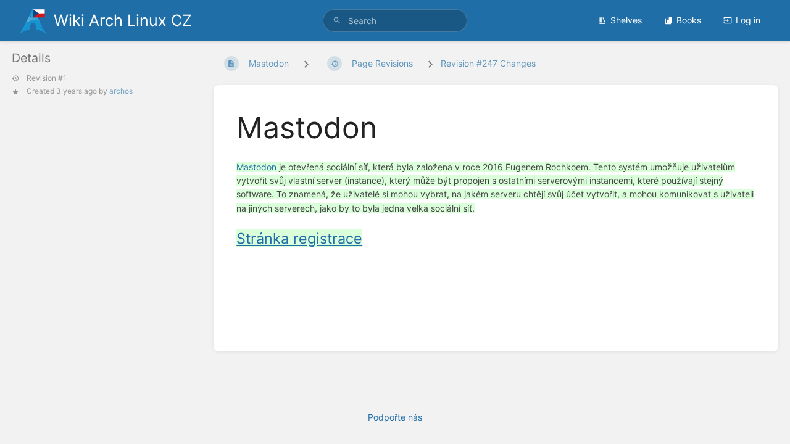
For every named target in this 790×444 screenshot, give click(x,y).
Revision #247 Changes (488, 63)
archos (121, 91)
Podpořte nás (395, 417)
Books (688, 20)
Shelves (626, 20)
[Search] (337, 20)
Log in (748, 20)
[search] (395, 20)
